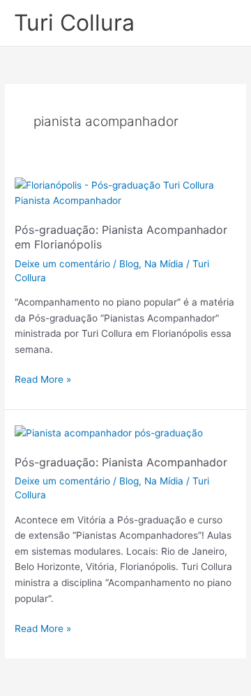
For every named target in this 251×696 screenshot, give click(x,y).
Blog (129, 263)
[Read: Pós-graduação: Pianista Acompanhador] (109, 432)
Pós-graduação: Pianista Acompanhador (121, 462)
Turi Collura (74, 22)
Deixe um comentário (62, 263)
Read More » (43, 378)
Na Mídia (163, 263)
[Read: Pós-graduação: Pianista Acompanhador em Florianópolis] (125, 192)
